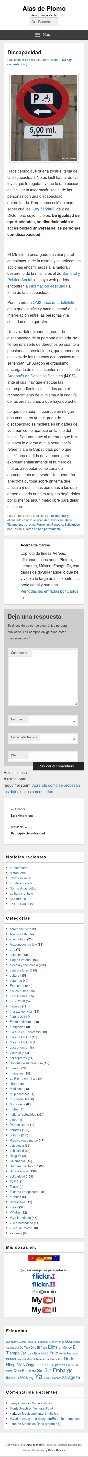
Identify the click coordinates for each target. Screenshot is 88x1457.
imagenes (16, 1073)
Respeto (57, 524)
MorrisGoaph (19, 1408)
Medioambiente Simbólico (40, 1413)
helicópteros (18, 1057)
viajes (14, 1207)
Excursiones (18, 996)
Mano (30, 1359)
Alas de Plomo (44, 8)
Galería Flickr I (20, 1037)
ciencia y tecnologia (24, 964)
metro (23, 524)
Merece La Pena (45, 1359)
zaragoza (71, 1377)
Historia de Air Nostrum (26, 1063)
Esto (37, 1353)
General (15, 1052)
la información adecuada (45, 286)
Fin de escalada (21, 883)
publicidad (17, 1150)
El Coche (57, 520)
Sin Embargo (58, 1370)
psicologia (17, 1145)
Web (14, 755)
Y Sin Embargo (52, 1378)
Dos (33, 1347)
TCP (13, 1181)
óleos (13, 1119)
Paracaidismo (19, 1124)
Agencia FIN (18, 934)
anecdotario (18, 939)
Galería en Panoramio (25, 1031)
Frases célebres (21, 1021)
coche (76, 1341)
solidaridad (58, 515)
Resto (32, 1370)
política (15, 1135)
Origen (32, 1364)
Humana (72, 1353)
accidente (12, 1341)
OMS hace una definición (54, 302)
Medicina (16, 1088)
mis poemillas (19, 1099)
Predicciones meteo (24, 1140)
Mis (60, 1359)
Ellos (52, 1346)
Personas (43, 524)
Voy (31, 1378)
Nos (20, 1364)
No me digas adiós (23, 888)
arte (12, 949)
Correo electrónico (24, 737)
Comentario (20, 652)
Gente (62, 1353)
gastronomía (18, 1047)
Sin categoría (19, 1171)
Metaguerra (18, 872)
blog (68, 1341)
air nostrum (41, 1341)
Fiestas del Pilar (21, 1011)
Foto (53, 1352)
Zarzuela (16, 1233)
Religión (15, 1155)
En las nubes (19, 990)
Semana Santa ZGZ (24, 1166)
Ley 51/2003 (44, 209)
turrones (15, 1196)
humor (14, 1068)
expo (44, 1353)
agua (30, 1341)
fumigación (17, 1026)
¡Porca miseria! (20, 878)
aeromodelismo (20, 928)
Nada (69, 1358)
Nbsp (10, 1364)
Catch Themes (56, 1450)
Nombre (16, 719)
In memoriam (19, 867)
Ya (38, 1376)
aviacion (16, 954)
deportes (16, 980)
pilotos (60, 1364)
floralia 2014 (18, 1016)
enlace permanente (47, 529)
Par (51, 1365)
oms (32, 524)
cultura (14, 975)
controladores (19, 970)
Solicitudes (72, 524)
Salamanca (18, 1160)
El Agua (42, 1347)
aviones (59, 1341)
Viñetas (15, 1212)
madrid (21, 1359)
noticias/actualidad (23, 1114)
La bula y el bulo (21, 893)
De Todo (25, 1347)
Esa (30, 1353)
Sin (40, 1370)
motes (14, 1109)
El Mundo (65, 1347)
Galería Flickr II (21, 1042)
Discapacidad (39, 520)
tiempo (11, 1377)
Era (23, 1352)
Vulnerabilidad (42, 1403)
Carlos (53, 60)
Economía (17, 985)
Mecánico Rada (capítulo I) (41, 1423)
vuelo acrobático (21, 1222)
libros (13, 1083)
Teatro (14, 1186)
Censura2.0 (18, 898)
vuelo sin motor (21, 1228)
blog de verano (20, 959)
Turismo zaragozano (24, 1191)
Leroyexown (18, 1403)
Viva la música (20, 1217)
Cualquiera (12, 1347)
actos (23, 1341)
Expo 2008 (17, 1001)
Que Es (20, 1370)
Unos (23, 1377)
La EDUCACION (21, 904)
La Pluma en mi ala (23, 1078)
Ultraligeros (18, 1202)
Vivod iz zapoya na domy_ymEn (33, 1418)
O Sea (43, 1364)
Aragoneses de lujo (23, 944)
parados (15, 1129)
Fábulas (15, 1006)
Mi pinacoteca (20, 1093)
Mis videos (17, 1104)
